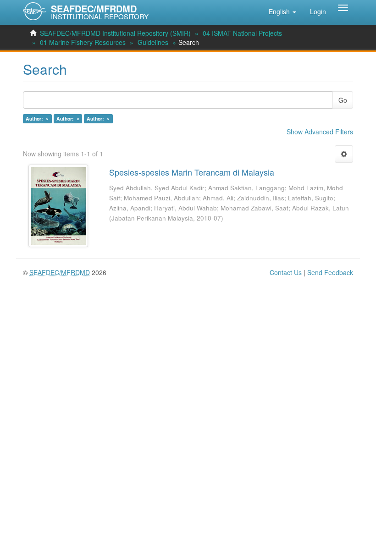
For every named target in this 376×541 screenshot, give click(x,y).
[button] (282, 11)
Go (342, 100)
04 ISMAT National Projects (242, 33)
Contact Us (286, 272)
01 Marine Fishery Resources (83, 42)
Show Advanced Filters (320, 131)
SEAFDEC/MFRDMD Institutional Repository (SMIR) (115, 33)
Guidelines (153, 42)
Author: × (37, 118)
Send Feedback (330, 272)
